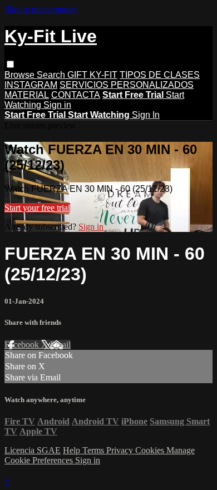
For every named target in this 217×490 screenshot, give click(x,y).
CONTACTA (75, 95)
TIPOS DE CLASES (160, 75)
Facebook (22, 344)
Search (52, 75)
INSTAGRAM (30, 85)
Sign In (146, 115)
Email (60, 344)
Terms (94, 450)
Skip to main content (40, 9)
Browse (20, 75)
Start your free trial (37, 207)
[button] (10, 64)
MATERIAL (26, 95)
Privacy (120, 450)
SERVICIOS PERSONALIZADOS (127, 85)
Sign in (57, 105)
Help (72, 450)
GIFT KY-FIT (92, 75)
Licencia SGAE (32, 450)
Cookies (150, 450)
